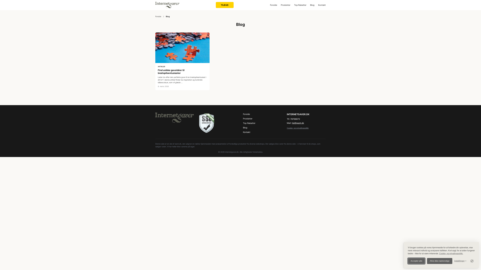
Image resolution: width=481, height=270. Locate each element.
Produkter (285, 5)
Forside (273, 5)
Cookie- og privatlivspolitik (298, 128)
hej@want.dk (298, 123)
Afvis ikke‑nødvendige (440, 261)
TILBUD (225, 5)
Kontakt (322, 5)
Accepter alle (416, 261)
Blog (312, 5)
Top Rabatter (300, 5)
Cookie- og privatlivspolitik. (451, 253)
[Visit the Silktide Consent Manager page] (472, 261)
